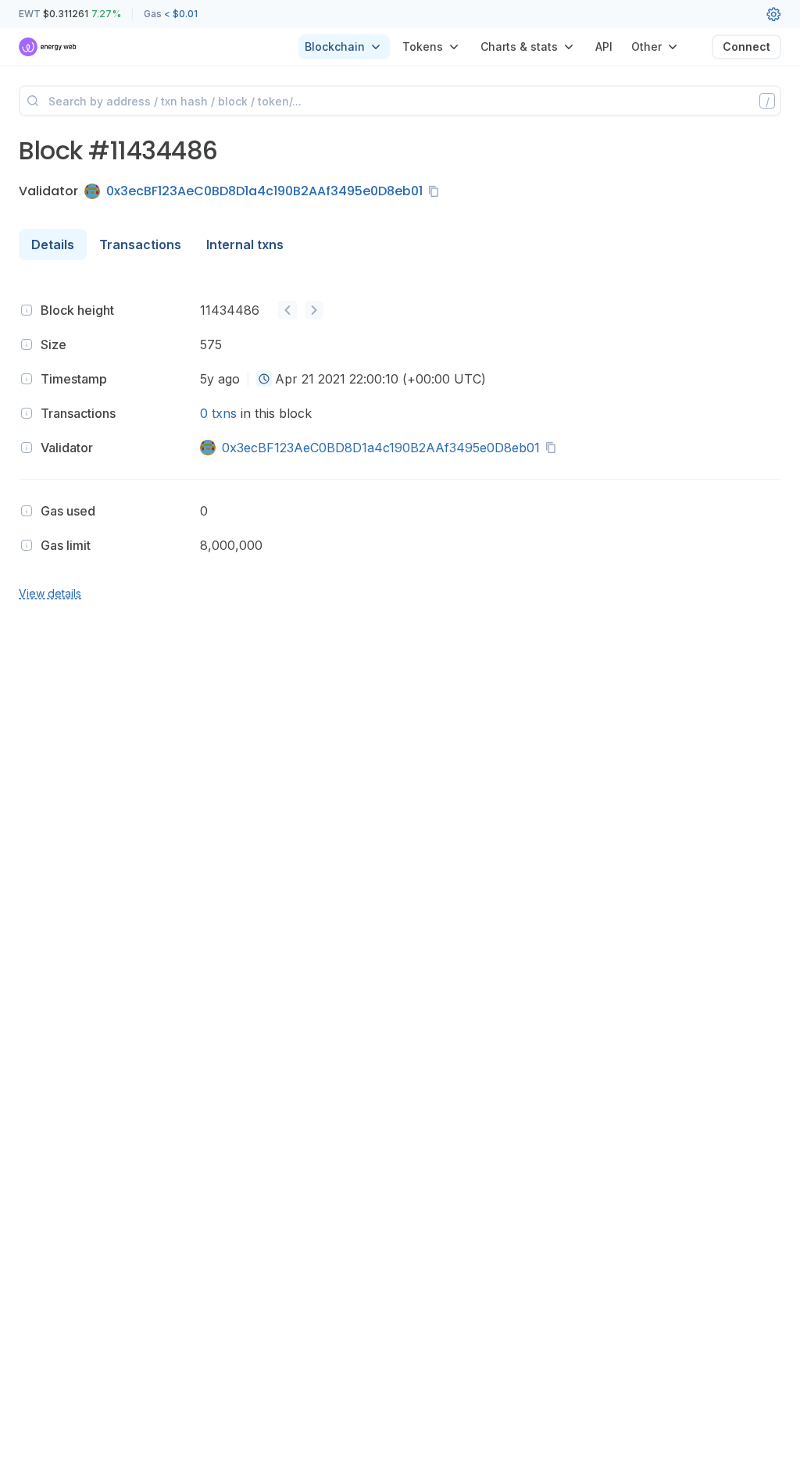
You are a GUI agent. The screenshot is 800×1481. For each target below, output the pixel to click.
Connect (746, 46)
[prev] (287, 310)
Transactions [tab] (140, 244)
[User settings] (773, 14)
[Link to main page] (48, 46)
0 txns (218, 413)
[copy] (437, 191)
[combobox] (264, 379)
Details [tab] (52, 244)
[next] (314, 310)
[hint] (26, 310)
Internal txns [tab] (245, 244)
